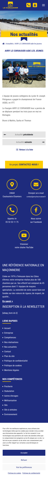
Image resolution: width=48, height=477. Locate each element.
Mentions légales (11, 370)
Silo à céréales (10, 409)
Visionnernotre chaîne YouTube (24, 246)
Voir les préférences (24, 467)
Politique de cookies (14, 473)
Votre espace (35, 5)
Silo (5, 405)
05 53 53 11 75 (28, 5)
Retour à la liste (26, 149)
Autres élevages (11, 396)
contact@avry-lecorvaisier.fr (36, 197)
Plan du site (9, 356)
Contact (7, 351)
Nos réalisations (11, 342)
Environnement (10, 414)
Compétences (10, 337)
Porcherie (8, 386)
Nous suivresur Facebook (36, 220)
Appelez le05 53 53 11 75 (12, 220)
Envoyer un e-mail (36, 193)
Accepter (24, 453)
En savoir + (7, 301)
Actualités (9, 44)
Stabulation (9, 391)
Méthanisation (10, 400)
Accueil (7, 328)
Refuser (24, 460)
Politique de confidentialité (31, 473)
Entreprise (8, 333)
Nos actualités (10, 347)
